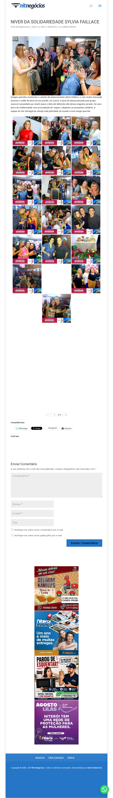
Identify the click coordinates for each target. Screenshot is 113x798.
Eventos (52, 26)
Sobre (71, 757)
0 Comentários (67, 26)
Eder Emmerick (95, 768)
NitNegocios (23, 26)
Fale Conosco (56, 757)
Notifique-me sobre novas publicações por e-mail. (38, 535)
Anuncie (40, 757)
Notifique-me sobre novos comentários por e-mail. (38, 529)
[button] (104, 789)
